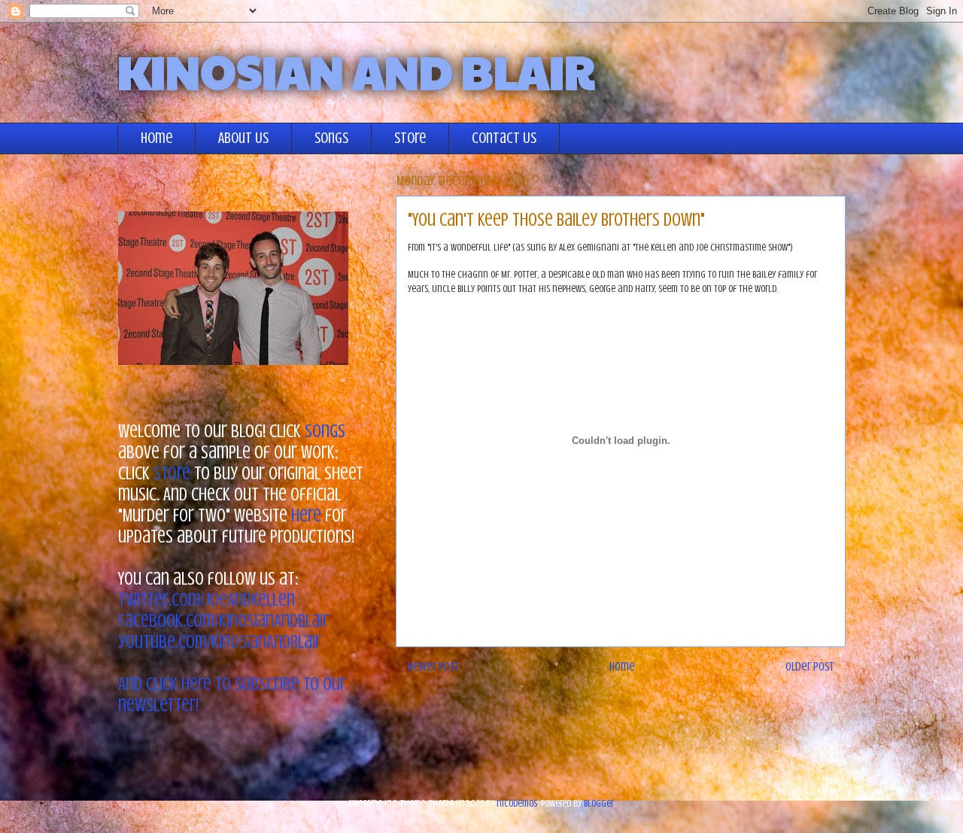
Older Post (809, 666)
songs (325, 431)
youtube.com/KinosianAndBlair (219, 642)
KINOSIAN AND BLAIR (355, 70)
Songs (331, 138)
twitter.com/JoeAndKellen (206, 600)
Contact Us (504, 138)
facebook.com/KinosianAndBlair (223, 621)
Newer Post (433, 666)
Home (156, 138)
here (306, 516)
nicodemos (517, 803)
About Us (243, 138)
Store (410, 138)
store (171, 474)
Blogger (599, 803)
